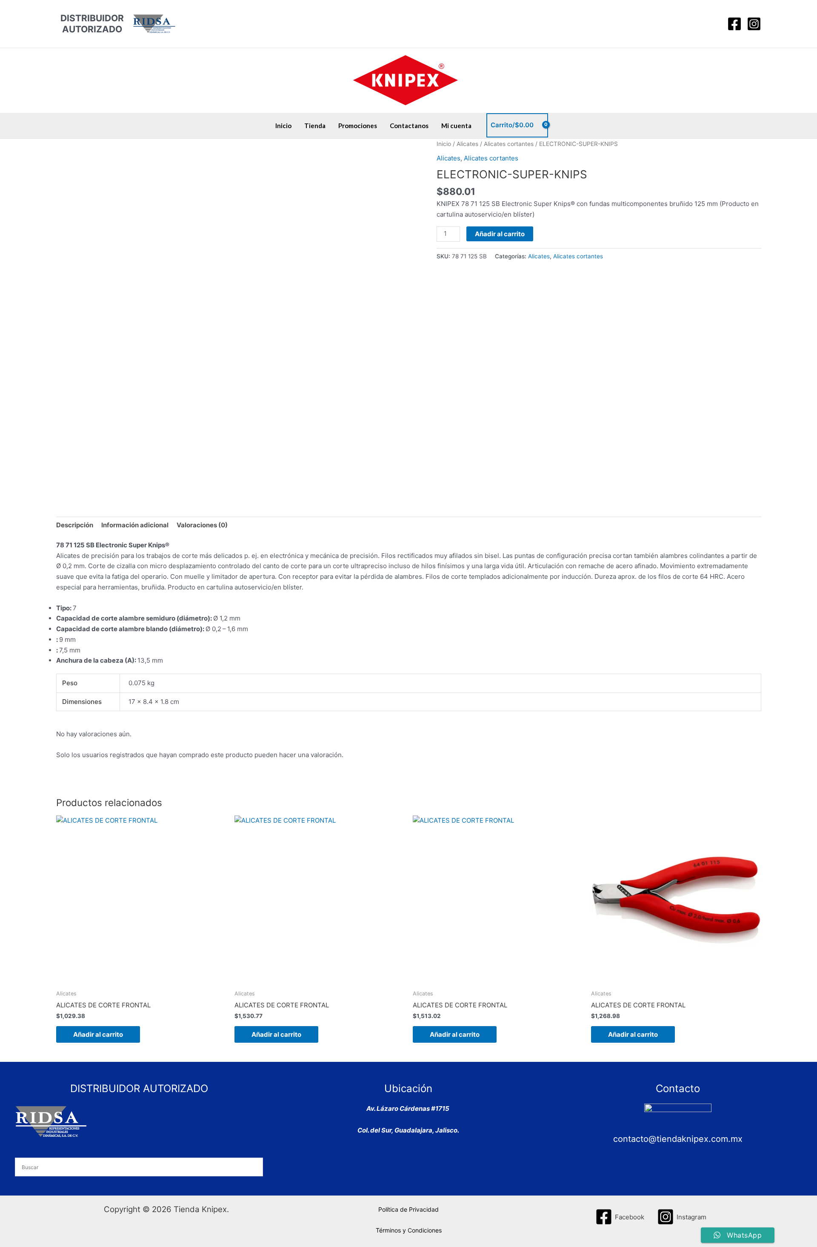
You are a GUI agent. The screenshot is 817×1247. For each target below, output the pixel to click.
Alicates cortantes (509, 143)
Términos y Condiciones (409, 1230)
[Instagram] (754, 24)
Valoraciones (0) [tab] (202, 525)
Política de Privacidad (408, 1209)
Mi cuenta (456, 125)
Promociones (357, 125)
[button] (713, 23)
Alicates (467, 143)
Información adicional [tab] (135, 525)
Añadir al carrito (500, 234)
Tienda (315, 125)
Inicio (283, 125)
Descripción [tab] (74, 525)
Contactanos (409, 125)
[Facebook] (734, 24)
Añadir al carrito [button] (98, 1034)
